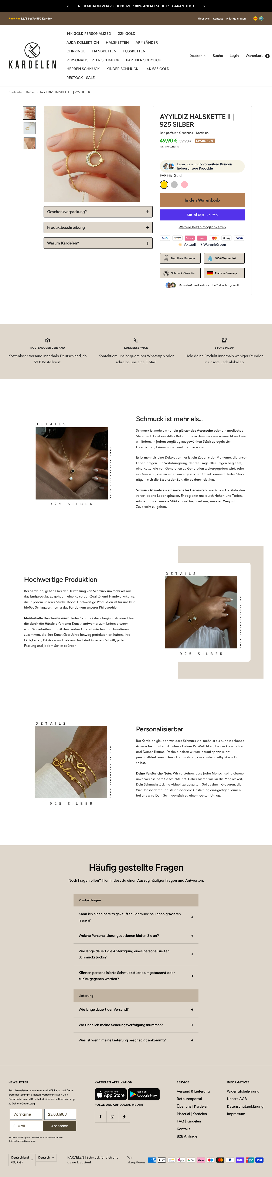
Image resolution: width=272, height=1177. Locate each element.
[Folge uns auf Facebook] (100, 1116)
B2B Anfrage (187, 1136)
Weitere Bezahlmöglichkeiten (202, 227)
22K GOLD (126, 33)
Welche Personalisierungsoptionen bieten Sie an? (119, 935)
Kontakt (218, 18)
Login (234, 55)
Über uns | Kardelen (192, 1106)
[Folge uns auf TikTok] (124, 1116)
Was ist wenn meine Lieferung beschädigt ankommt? (122, 1040)
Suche (218, 55)
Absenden (59, 1126)
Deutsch (196, 56)
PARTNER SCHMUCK (143, 60)
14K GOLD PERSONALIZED (89, 33)
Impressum (236, 1114)
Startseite (15, 92)
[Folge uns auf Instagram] (112, 1116)
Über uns (204, 18)
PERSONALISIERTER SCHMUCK (93, 60)
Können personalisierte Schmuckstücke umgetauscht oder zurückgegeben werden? (127, 976)
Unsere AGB (237, 1099)
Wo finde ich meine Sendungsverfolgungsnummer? (121, 1025)
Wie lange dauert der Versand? (104, 1009)
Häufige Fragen (236, 18)
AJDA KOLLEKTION (83, 42)
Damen (30, 92)
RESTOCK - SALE (81, 78)
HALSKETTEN (117, 42)
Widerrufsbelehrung (243, 1091)
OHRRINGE (76, 51)
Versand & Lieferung (193, 1091)
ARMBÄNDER (147, 42)
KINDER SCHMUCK (122, 69)
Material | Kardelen (192, 1114)
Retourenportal (189, 1099)
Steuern (175, 147)
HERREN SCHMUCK (83, 69)
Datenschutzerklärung (245, 1106)
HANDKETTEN (104, 51)
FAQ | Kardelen (189, 1121)
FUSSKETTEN (134, 51)
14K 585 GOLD (157, 69)
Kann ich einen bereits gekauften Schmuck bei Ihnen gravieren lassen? (130, 917)
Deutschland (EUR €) (20, 1160)
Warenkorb (257, 55)
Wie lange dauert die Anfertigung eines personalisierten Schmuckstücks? (124, 954)
